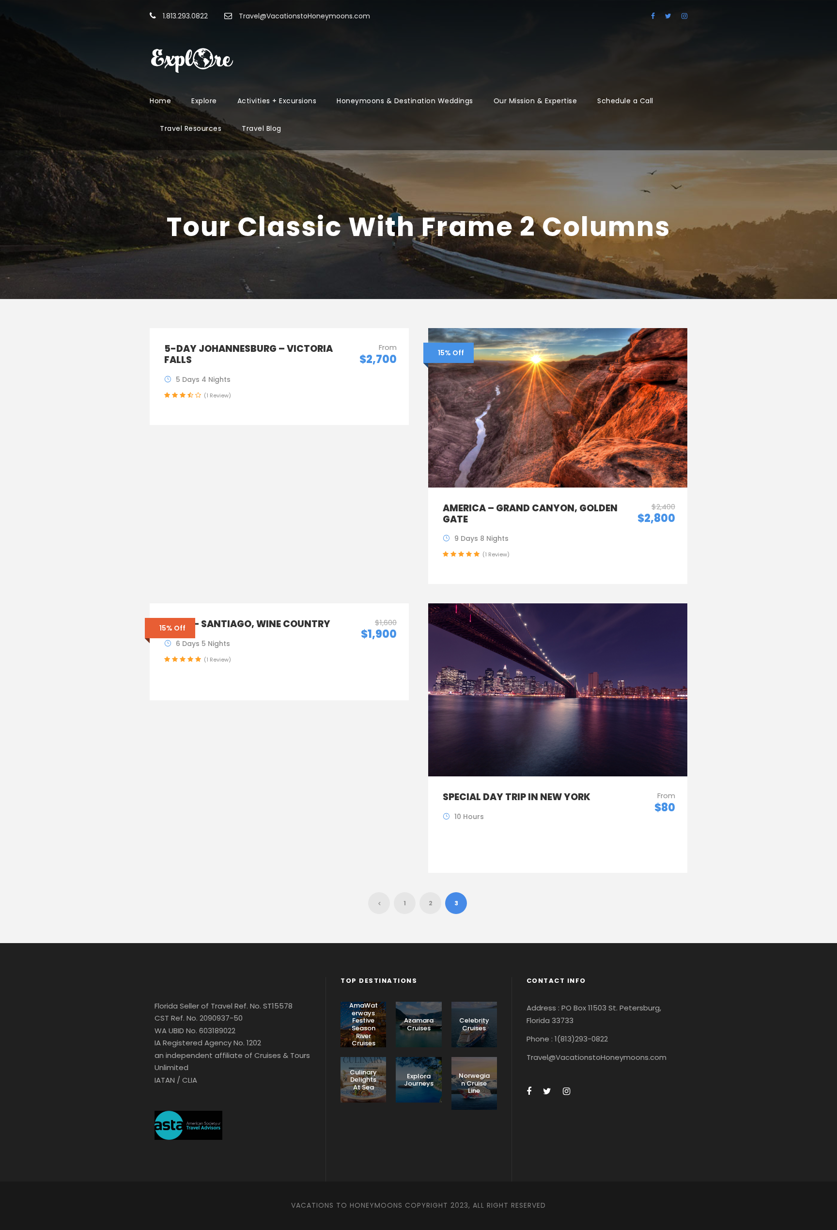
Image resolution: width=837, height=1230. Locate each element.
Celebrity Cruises (474, 1024)
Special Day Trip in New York (516, 797)
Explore (204, 101)
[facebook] (653, 16)
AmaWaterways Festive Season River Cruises (363, 1024)
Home (160, 101)
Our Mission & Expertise (535, 101)
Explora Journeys (419, 1080)
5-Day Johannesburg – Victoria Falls (248, 354)
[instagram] (684, 16)
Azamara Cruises (419, 1024)
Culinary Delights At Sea (363, 1080)
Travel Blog (261, 128)
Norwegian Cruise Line (474, 1083)
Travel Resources (190, 128)
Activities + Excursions (277, 101)
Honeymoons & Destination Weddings (405, 101)
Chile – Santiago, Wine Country (247, 624)
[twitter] (668, 16)
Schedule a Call (625, 101)
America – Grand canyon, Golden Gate (530, 514)
